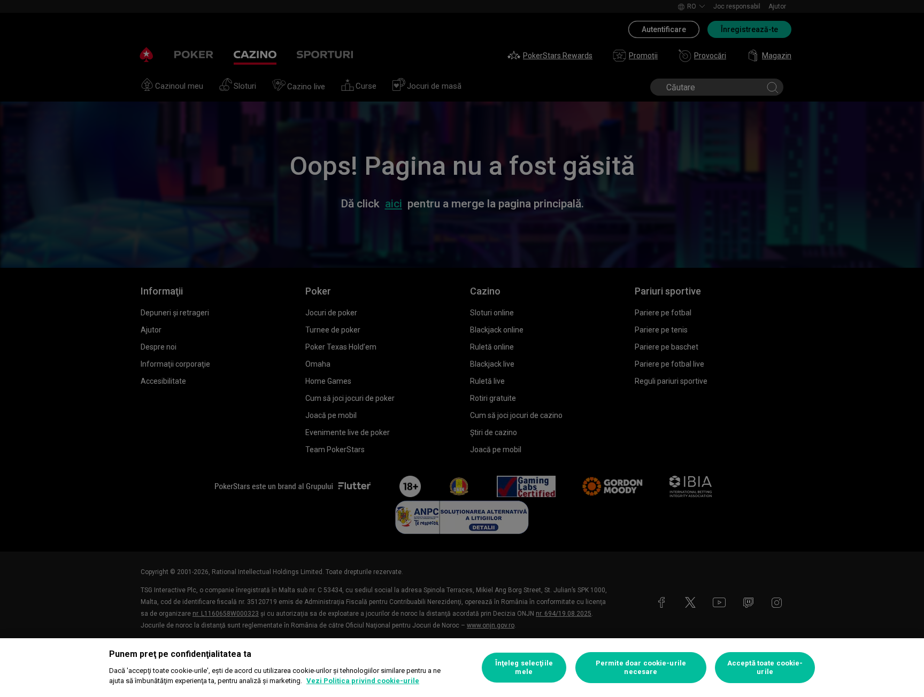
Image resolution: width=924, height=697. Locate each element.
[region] (462, 667)
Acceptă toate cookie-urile (765, 667)
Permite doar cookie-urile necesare (641, 667)
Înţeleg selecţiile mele (524, 667)
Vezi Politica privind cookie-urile (362, 681)
